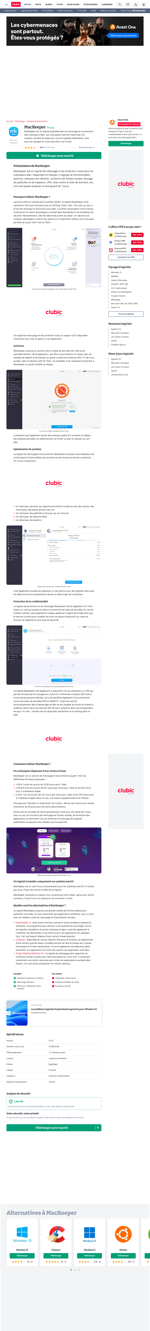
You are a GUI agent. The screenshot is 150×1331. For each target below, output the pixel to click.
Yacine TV (115, 307)
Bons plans (73, 5)
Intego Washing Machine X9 (30, 954)
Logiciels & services (29, 11)
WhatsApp (115, 300)
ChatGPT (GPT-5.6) (119, 284)
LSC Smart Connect (120, 337)
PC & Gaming (47, 11)
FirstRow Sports (118, 345)
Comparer (107, 5)
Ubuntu (123, 1250)
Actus (27, 5)
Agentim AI (116, 329)
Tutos (59, 5)
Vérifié (51, 128)
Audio (93, 11)
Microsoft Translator (120, 333)
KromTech (53, 1064)
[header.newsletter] (127, 4)
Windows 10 (22, 1250)
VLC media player (119, 288)
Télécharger (90, 5)
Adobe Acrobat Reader (121, 292)
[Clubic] (16, 4)
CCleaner (20, 940)
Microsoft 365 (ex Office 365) (124, 304)
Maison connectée (108, 11)
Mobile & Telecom (65, 11)
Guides (48, 5)
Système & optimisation (37, 121)
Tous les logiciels (126, 314)
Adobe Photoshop (119, 280)
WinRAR (114, 276)
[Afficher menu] (6, 4)
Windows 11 (116, 273)
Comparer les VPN (126, 257)
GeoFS (114, 341)
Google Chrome (118, 296)
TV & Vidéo (81, 11)
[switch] (136, 4)
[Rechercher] (119, 4)
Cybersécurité (10, 11)
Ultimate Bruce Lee (119, 375)
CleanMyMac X (23, 923)
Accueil (9, 121)
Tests (38, 5)
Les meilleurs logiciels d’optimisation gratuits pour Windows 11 (64, 1009)
